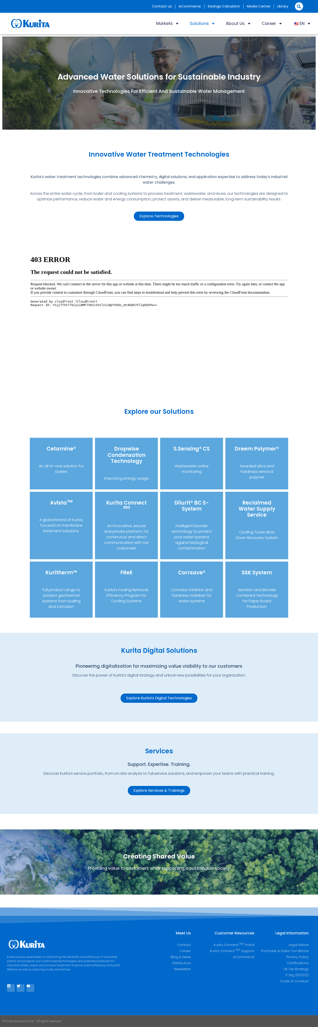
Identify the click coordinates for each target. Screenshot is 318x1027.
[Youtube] (30, 988)
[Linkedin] (11, 988)
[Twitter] (20, 988)
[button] (299, 6)
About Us (235, 23)
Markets (164, 23)
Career (269, 23)
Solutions (199, 23)
